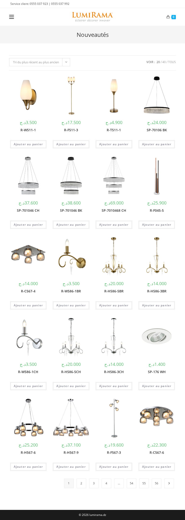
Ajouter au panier (28, 144)
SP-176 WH (157, 371)
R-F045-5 (157, 210)
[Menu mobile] (11, 17)
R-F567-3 (114, 452)
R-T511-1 (114, 130)
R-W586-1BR (71, 291)
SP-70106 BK (157, 130)
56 (156, 483)
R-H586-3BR (156, 291)
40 (164, 62)
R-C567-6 (157, 452)
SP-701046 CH (28, 210)
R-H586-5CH (71, 371)
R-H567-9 (71, 452)
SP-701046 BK (71, 210)
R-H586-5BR (114, 291)
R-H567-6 (28, 452)
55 (144, 483)
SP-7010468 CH (114, 210)
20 (158, 62)
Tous (172, 62)
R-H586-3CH (114, 371)
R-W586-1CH (28, 371)
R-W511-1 (28, 130)
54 (131, 483)
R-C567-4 (28, 291)
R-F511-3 (71, 130)
